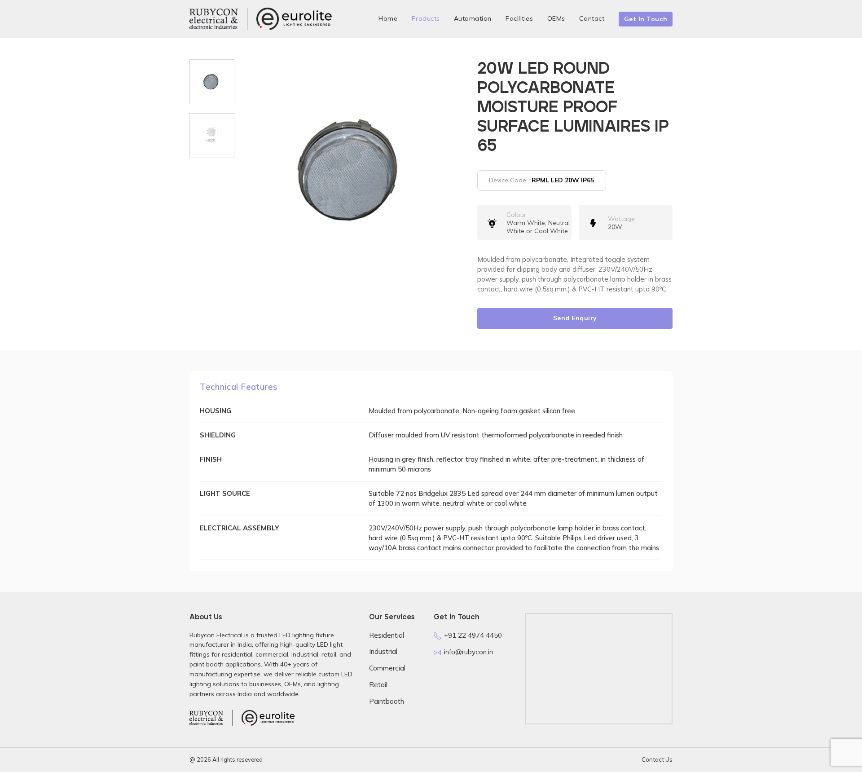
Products (426, 18)
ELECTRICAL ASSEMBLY (239, 528)
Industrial (383, 651)
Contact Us (657, 759)
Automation (473, 18)
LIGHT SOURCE (225, 493)
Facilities (519, 18)
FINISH (211, 459)
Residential (386, 635)
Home (387, 18)
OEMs (556, 18)
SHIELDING (218, 435)
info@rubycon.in (468, 652)
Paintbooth (386, 701)
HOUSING (215, 410)
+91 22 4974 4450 (473, 635)
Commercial (387, 668)
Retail (378, 684)
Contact (592, 18)
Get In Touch (646, 19)
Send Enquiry (575, 318)
